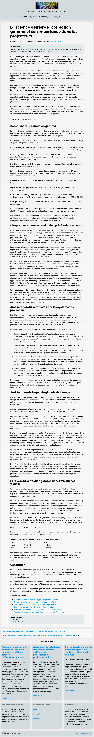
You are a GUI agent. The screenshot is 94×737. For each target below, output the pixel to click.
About (35, 709)
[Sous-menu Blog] (71, 16)
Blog (68, 17)
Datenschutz (80, 733)
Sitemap (36, 719)
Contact (36, 714)
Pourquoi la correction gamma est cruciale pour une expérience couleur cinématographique (14, 652)
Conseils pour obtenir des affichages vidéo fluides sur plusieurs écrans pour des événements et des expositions (39, 635)
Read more (6, 698)
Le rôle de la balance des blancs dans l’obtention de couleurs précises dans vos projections (34, 631)
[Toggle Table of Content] (34, 119)
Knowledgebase (57, 17)
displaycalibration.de (13, 733)
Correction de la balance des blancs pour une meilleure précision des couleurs (78, 651)
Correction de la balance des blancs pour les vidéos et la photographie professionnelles (46, 652)
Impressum (88, 733)
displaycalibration (55, 41)
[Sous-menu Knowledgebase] (64, 16)
